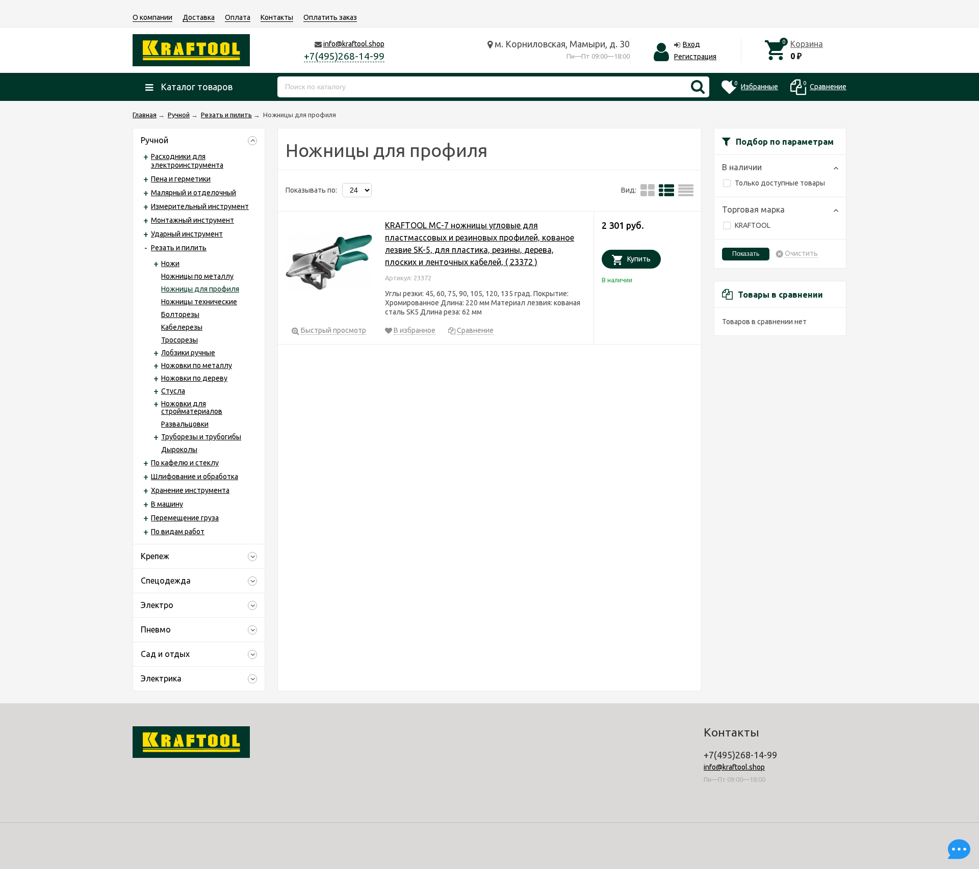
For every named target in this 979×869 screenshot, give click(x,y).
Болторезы (180, 314)
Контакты (277, 17)
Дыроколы (179, 449)
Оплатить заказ (330, 17)
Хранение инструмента (190, 490)
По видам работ (177, 532)
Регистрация (695, 56)
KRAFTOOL (752, 225)
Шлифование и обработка (194, 476)
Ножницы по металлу (197, 276)
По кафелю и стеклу (185, 463)
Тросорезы (179, 340)
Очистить (801, 253)
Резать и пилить (179, 248)
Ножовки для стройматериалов (191, 407)
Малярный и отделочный (193, 193)
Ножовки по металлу (196, 365)
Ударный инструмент (187, 234)
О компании (152, 17)
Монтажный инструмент (192, 220)
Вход (691, 44)
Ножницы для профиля (200, 289)
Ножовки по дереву (194, 378)
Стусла (173, 391)
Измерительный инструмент (200, 206)
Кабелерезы (181, 327)
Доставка (199, 17)
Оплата (237, 17)
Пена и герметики (181, 179)
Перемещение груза (185, 518)
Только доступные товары (780, 183)
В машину (167, 504)
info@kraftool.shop (353, 44)
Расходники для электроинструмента (187, 160)
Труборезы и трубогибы (201, 437)
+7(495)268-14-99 (344, 56)
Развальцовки (185, 424)
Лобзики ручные (188, 353)
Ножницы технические (199, 302)
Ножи (170, 263)
